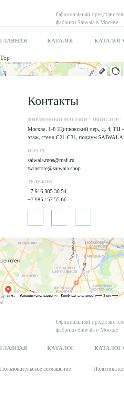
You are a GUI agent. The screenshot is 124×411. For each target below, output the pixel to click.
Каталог (60, 41)
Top (5, 57)
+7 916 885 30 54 (47, 191)
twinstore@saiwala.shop (54, 168)
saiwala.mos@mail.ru (51, 160)
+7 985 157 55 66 (47, 199)
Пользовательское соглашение (35, 369)
